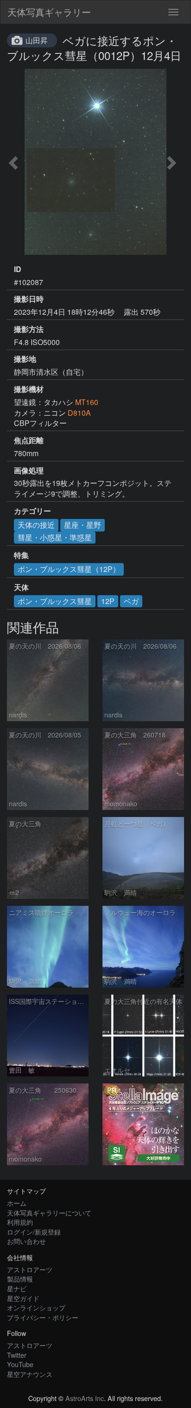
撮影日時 (29, 299)
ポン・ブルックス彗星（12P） (69, 569)
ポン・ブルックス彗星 (55, 601)
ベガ (131, 601)
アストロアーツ (29, 1269)
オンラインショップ (36, 1307)
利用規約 (20, 1222)
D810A (79, 412)
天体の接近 (36, 524)
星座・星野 (82, 524)
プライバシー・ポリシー (42, 1317)
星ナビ (16, 1288)
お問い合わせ (26, 1241)
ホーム (16, 1203)
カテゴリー (32, 511)
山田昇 (36, 40)
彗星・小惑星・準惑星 (55, 537)
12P (108, 601)
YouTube (20, 1364)
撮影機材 (29, 389)
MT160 (86, 402)
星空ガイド (23, 1298)
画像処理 (29, 470)
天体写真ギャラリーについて (49, 1212)
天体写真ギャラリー (49, 12)
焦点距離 (29, 440)
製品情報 (20, 1278)
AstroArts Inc (84, 1398)
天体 (21, 587)
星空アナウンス (29, 1374)
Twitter (16, 1355)
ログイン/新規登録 (34, 1231)
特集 (21, 555)
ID (17, 269)
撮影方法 (29, 329)
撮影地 (25, 359)
